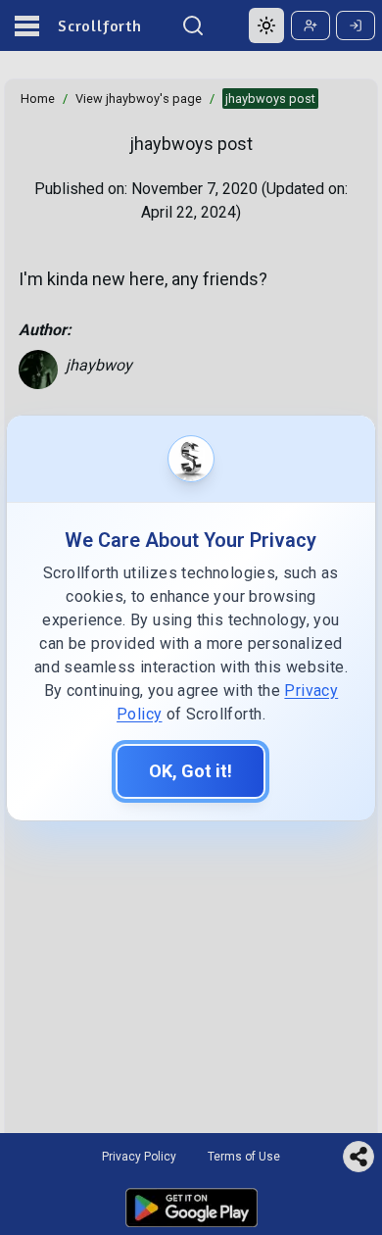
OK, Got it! (190, 771)
